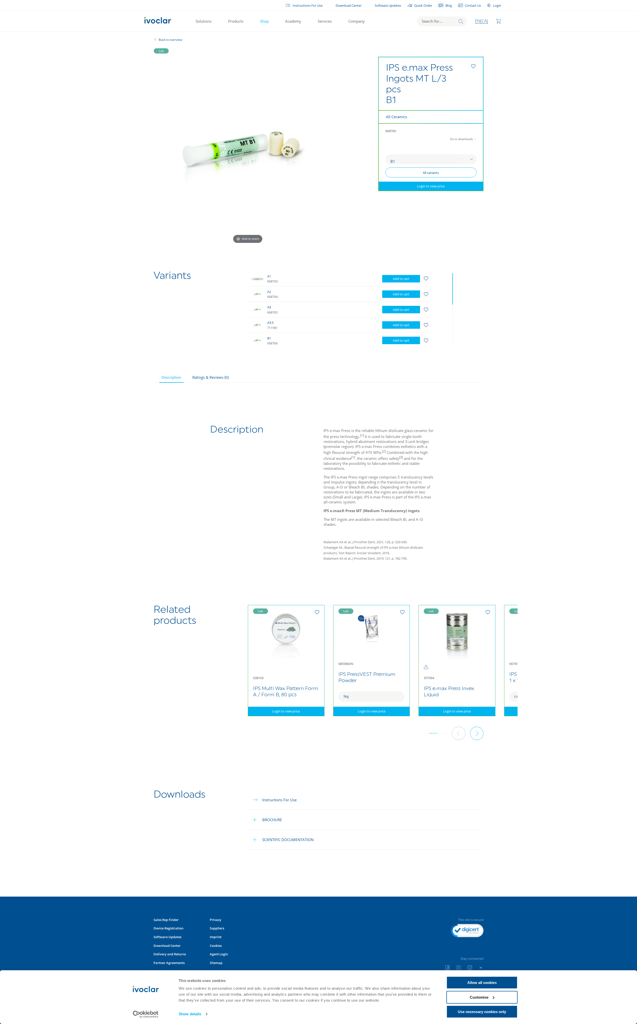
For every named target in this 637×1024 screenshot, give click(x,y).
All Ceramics (396, 116)
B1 (269, 338)
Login (497, 5)
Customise (479, 997)
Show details (190, 1014)
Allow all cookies (482, 982)
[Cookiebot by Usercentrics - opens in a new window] (145, 1014)
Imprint (215, 937)
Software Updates (388, 5)
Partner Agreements (169, 963)
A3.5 (270, 322)
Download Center (349, 5)
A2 (269, 291)
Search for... (432, 21)
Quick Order (423, 5)
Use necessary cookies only (482, 1012)
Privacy (215, 919)
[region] (351, 309)
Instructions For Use (307, 5)
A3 (269, 307)
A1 (269, 276)
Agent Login (219, 954)
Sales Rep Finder (166, 919)
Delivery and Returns (170, 954)
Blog (448, 5)
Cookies (216, 945)
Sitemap (216, 963)
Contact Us (473, 5)
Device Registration (168, 928)
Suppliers (217, 928)
